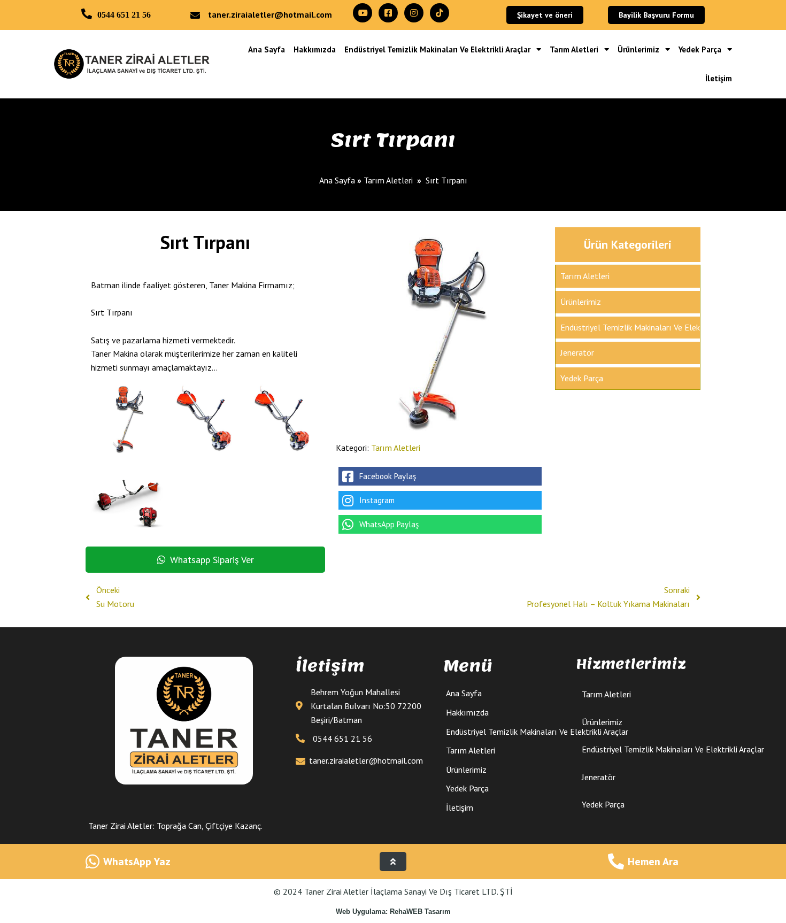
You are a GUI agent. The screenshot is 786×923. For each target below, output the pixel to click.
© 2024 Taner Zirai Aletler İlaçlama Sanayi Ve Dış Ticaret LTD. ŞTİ (393, 891)
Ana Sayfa (337, 180)
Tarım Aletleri (388, 180)
